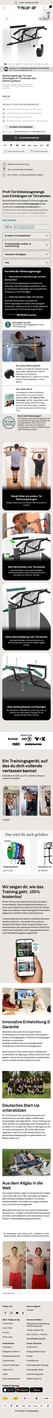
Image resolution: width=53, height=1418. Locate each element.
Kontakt (29, 1356)
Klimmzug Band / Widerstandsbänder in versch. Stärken (13, 867)
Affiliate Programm (34, 1379)
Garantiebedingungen (11, 1379)
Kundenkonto (31, 1347)
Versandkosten (9, 1361)
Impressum (7, 1347)
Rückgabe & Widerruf (11, 1352)
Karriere (6, 1332)
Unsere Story (8, 1323)
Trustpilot (6, 820)
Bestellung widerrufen (11, 1356)
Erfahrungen (8, 1337)
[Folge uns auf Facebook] (5, 1313)
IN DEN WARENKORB (29, 138)
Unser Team (7, 1328)
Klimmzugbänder (30, 379)
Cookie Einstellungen (11, 1365)
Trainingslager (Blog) (34, 1370)
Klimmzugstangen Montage (37, 1365)
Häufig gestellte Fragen (35, 1352)
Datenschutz (8, 1370)
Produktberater (32, 1361)
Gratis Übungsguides (34, 1374)
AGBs (5, 1374)
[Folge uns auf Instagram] (11, 1313)
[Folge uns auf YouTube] (17, 1313)
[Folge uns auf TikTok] (23, 1313)
